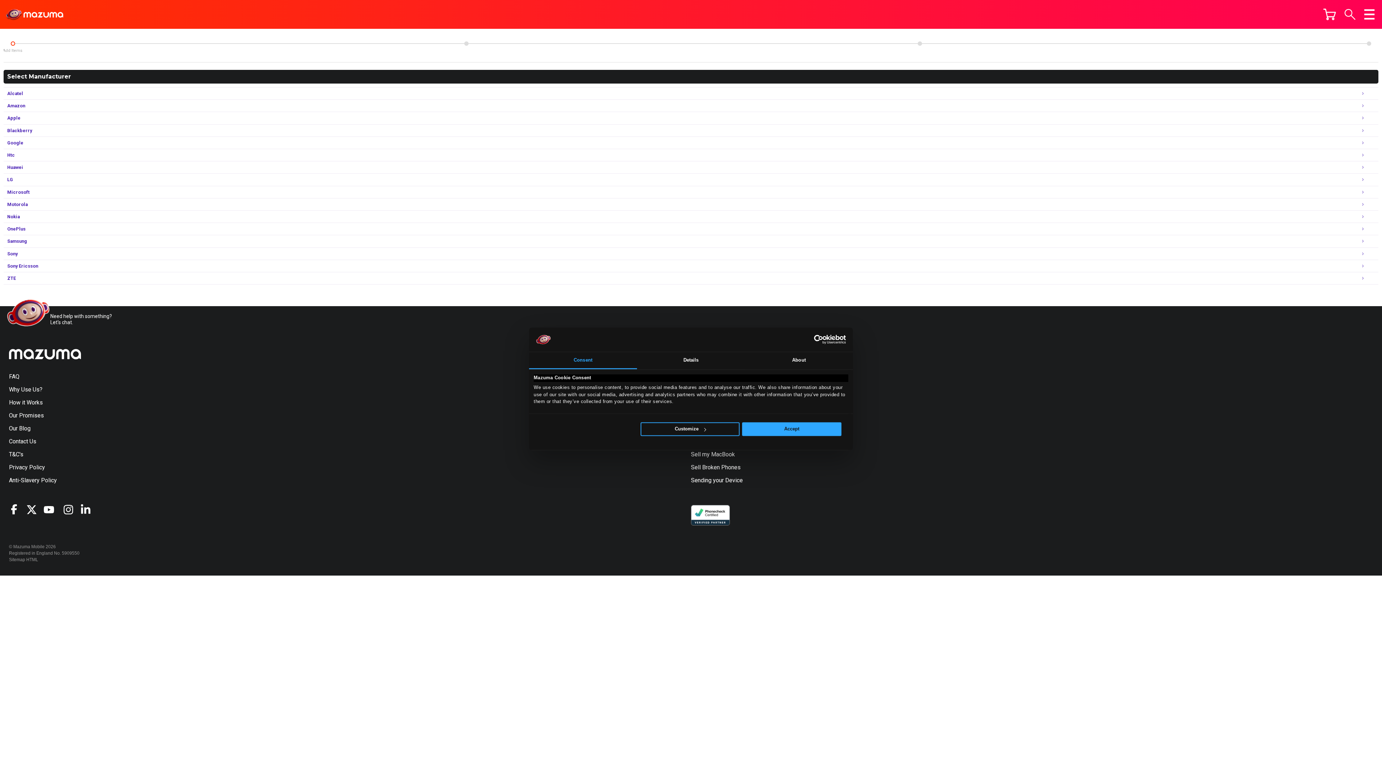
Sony (685, 253)
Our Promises (26, 415)
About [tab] (799, 360)
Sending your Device (717, 480)
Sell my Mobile (710, 376)
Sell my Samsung (713, 402)
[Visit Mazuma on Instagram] (71, 509)
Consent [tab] (583, 360)
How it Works (26, 402)
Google (685, 142)
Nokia (685, 216)
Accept (791, 429)
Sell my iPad (707, 415)
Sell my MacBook (713, 454)
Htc (685, 154)
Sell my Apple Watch (717, 428)
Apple (685, 117)
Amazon (685, 105)
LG (685, 179)
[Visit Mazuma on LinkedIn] (89, 509)
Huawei (685, 166)
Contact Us (22, 441)
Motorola (685, 204)
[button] (1350, 14)
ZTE (685, 277)
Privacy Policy (27, 467)
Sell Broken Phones (716, 467)
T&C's (16, 454)
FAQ (14, 376)
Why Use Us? (25, 389)
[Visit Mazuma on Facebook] (17, 509)
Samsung (685, 240)
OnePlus (685, 228)
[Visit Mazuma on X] (35, 509)
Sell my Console (711, 441)
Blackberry (685, 130)
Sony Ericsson (685, 265)
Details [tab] (691, 360)
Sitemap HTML (23, 559)
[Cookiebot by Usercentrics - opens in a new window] (814, 339)
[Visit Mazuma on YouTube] (52, 509)
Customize (687, 429)
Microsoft (685, 191)
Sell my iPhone (710, 389)
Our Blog (20, 428)
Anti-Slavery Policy (33, 480)
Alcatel (685, 93)
